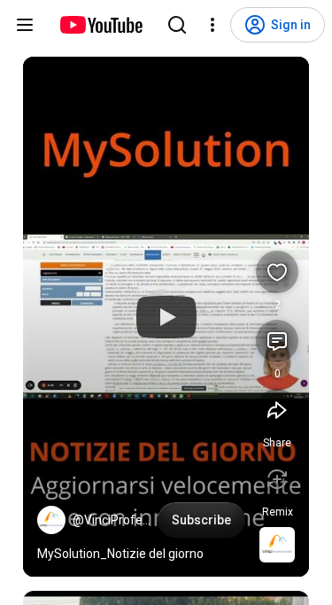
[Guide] (24, 24)
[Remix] (277, 479)
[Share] (277, 410)
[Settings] (212, 24)
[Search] (177, 24)
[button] (51, 520)
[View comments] (277, 341)
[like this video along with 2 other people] (277, 272)
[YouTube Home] (100, 25)
